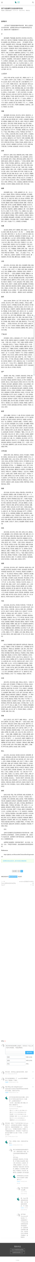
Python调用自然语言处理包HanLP (8, 884)
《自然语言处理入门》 (17, 1252)
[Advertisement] (18, 16)
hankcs (10, 1145)
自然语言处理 (8, 10)
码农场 (17, 2)
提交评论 (29, 1052)
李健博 (6, 1082)
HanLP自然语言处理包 (18, 1249)
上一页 (14, 871)
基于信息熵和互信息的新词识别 (12, 8)
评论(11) (28, 10)
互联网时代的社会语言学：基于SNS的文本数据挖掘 (14, 860)
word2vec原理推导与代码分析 (26, 882)
